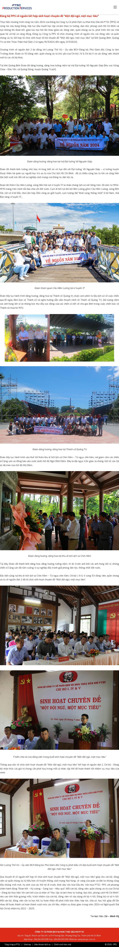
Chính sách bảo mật (62, 944)
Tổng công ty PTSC (12, 944)
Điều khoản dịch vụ (42, 944)
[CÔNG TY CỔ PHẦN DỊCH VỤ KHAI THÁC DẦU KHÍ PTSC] (17, 7)
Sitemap (27, 944)
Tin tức (18, 916)
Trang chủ (7, 916)
